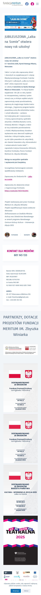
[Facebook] (27, 4)
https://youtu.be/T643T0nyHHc (16, 191)
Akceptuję (16, 591)
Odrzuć (26, 591)
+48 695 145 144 (16, 300)
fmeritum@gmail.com (20, 297)
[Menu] (37, 4)
